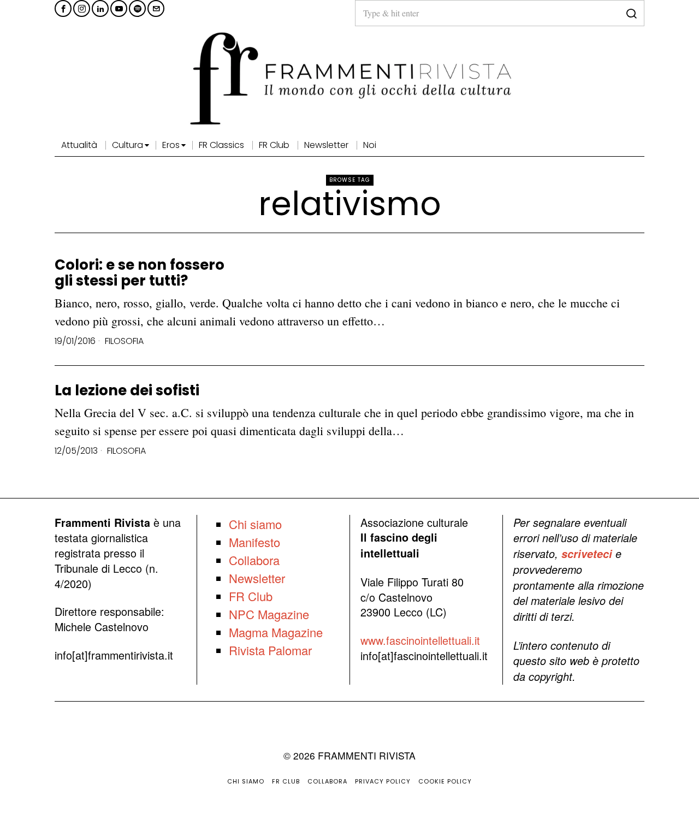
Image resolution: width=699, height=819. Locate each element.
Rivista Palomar (270, 650)
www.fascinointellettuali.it (420, 640)
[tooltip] (63, 8)
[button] (631, 13)
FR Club (251, 595)
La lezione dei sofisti (127, 391)
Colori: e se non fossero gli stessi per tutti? (139, 272)
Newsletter (257, 577)
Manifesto (254, 541)
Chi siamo (255, 523)
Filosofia (124, 341)
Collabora (254, 559)
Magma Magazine (276, 632)
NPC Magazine (269, 614)
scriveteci (586, 553)
